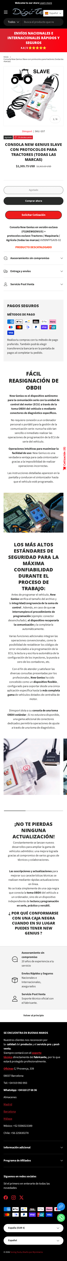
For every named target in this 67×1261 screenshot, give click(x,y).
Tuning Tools (16, 1252)
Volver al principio (33, 1015)
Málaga (8, 1119)
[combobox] (33, 22)
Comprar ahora (33, 201)
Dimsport (27, 131)
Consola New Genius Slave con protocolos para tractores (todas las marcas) (33, 60)
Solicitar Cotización (33, 215)
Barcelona (10, 1111)
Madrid (8, 1104)
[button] (61, 1218)
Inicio (6, 57)
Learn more (46, 3)
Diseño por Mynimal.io (33, 1252)
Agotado (33, 190)
